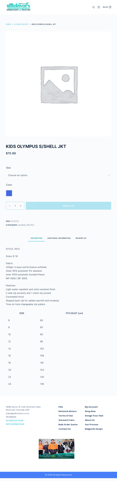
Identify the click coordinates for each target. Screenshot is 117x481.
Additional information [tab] (58, 238)
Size (8, 167)
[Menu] (98, 7)
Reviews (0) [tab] (81, 238)
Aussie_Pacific (26, 225)
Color (9, 184)
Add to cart (68, 205)
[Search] (93, 7)
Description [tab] (36, 238)
